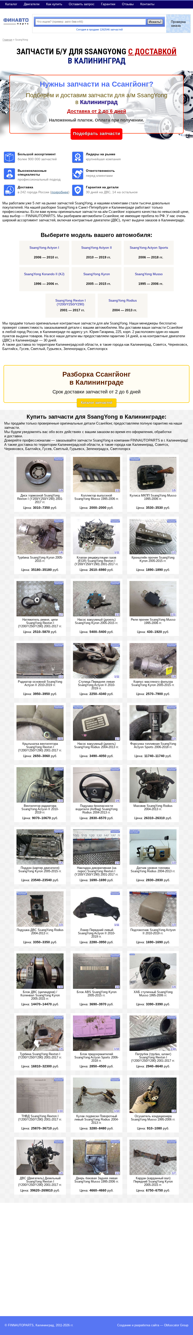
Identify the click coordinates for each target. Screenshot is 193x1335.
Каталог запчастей (96, 402)
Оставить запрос (81, 4)
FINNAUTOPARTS (21, 1325)
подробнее (59, 192)
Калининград (45, 1325)
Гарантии (108, 4)
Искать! (155, 22)
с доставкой (152, 51)
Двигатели (32, 4)
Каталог (11, 4)
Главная (7, 39)
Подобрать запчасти (96, 133)
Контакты (147, 4)
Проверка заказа (178, 23)
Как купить (54, 4)
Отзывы (128, 4)
